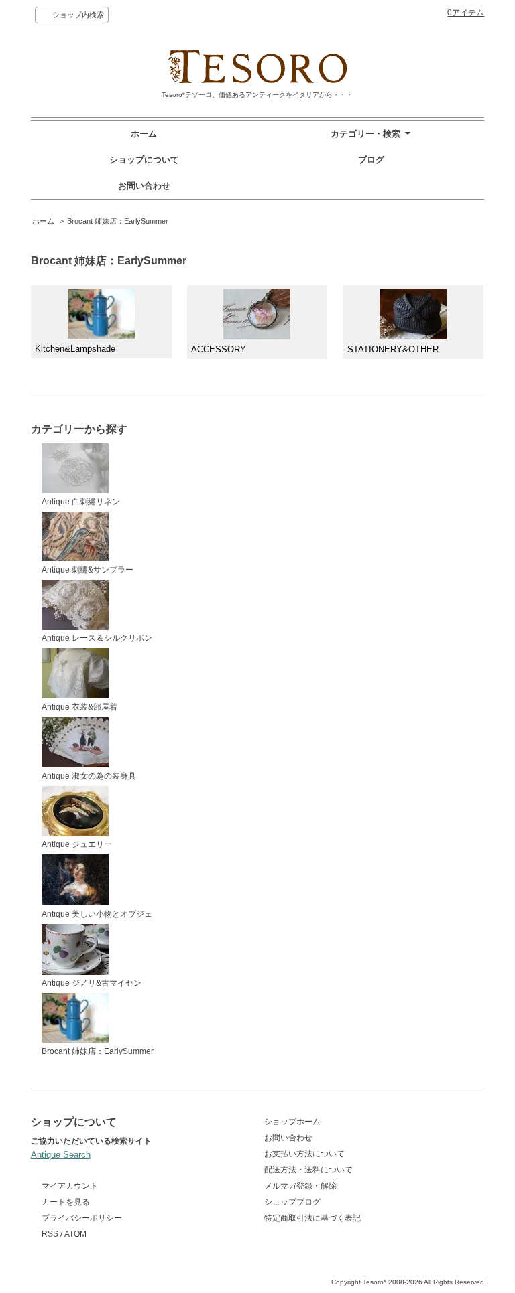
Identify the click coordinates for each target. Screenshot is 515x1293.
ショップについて (144, 160)
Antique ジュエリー (77, 844)
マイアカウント (70, 1186)
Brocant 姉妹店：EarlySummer (117, 221)
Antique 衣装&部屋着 (79, 707)
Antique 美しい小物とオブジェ (97, 914)
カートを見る (66, 1202)
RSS (50, 1234)
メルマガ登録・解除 (300, 1186)
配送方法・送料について (308, 1169)
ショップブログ (292, 1202)
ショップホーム (292, 1121)
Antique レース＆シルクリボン (97, 638)
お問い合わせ (144, 186)
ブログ (371, 160)
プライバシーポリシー (82, 1218)
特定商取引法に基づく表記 (312, 1218)
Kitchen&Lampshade (75, 349)
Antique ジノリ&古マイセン (91, 983)
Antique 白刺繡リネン (81, 501)
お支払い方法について (304, 1153)
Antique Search (61, 1155)
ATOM (75, 1234)
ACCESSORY (218, 349)
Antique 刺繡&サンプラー (87, 570)
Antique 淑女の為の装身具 (89, 776)
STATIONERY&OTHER (393, 349)
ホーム (144, 134)
